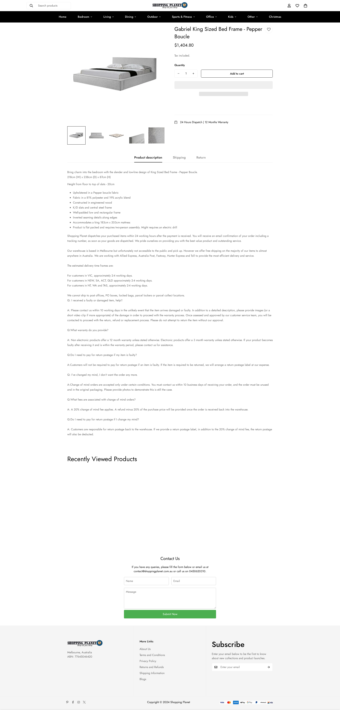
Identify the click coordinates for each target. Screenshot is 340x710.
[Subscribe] (269, 667)
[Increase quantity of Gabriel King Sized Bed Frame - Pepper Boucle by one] (193, 73)
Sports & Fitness (182, 17)
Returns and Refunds (152, 667)
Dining (129, 17)
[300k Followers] (73, 702)
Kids (230, 17)
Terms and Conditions (152, 655)
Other (251, 17)
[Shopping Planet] (170, 5)
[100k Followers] (78, 702)
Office (210, 17)
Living (107, 17)
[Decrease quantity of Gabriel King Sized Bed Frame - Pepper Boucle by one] (178, 73)
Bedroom (83, 17)
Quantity (179, 65)
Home (62, 17)
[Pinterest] (67, 702)
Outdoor (152, 17)
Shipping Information (152, 673)
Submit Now (170, 614)
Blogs (143, 679)
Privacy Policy (148, 661)
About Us (145, 649)
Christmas (275, 17)
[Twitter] (84, 702)
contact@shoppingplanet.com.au (153, 571)
